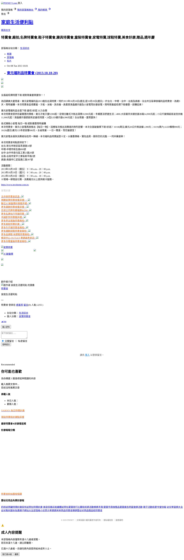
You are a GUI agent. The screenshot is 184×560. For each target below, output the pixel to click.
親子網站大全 (26, 510)
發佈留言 (6, 344)
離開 (16, 554)
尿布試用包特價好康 (32, 507)
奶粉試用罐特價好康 (11, 507)
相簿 (9, 54)
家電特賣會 (24, 316)
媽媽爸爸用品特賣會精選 (64, 510)
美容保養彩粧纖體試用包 (55, 507)
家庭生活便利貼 (17, 22)
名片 (9, 61)
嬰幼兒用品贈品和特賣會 (89, 510)
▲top (3, 321)
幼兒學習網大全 (175, 507)
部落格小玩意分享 (42, 510)
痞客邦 (19, 305)
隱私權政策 (108, 520)
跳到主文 (5, 30)
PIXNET (70, 520)
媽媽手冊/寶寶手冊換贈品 (107, 507)
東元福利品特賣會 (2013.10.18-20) (32, 73)
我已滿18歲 (7, 554)
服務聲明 (119, 520)
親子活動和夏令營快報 (154, 507)
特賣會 (4, 288)
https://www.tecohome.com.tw (15, 184)
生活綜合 (24, 48)
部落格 (10, 57)
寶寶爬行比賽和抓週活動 (81, 507)
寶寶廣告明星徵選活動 (131, 507)
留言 (26, 305)
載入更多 (6, 327)
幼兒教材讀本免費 (10, 510)
